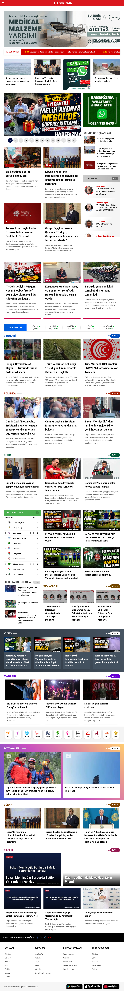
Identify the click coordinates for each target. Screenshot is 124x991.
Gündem (9, 165)
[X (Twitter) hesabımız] (41, 937)
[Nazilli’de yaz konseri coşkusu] (101, 690)
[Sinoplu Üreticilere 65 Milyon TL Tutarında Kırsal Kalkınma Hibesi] (22, 349)
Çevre (94, 958)
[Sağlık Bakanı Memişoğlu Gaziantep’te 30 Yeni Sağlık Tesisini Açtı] (62, 898)
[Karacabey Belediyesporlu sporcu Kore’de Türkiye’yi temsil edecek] (62, 468)
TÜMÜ (115, 178)
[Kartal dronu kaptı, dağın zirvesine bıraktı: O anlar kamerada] (91, 768)
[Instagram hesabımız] (45, 937)
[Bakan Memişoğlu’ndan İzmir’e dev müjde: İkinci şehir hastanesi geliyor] (101, 407)
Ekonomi (8, 958)
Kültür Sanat (96, 965)
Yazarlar (38, 958)
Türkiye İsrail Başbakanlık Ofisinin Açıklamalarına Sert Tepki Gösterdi (81, 52)
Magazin (8, 973)
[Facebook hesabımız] (37, 937)
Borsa (37, 965)
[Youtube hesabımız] (49, 937)
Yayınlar (66, 958)
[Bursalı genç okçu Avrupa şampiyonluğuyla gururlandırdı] (22, 468)
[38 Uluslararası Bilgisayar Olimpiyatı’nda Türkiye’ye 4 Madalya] (55, 596)
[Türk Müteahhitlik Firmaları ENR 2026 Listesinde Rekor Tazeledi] (101, 349)
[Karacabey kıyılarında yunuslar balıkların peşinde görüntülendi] (17, 67)
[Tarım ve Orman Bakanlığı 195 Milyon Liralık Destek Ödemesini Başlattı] (62, 349)
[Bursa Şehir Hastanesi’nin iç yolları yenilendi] (106, 67)
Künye (37, 962)
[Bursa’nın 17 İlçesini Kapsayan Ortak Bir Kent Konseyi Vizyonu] (47, 67)
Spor (6, 965)
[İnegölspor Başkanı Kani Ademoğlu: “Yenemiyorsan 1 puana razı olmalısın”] (10, 592)
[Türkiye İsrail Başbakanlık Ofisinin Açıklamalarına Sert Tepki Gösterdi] (89, 168)
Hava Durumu (68, 969)
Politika (7, 969)
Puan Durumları (69, 954)
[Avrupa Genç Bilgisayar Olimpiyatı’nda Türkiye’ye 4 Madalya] (108, 596)
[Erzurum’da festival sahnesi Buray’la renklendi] (23, 690)
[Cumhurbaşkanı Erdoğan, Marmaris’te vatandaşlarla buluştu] (62, 407)
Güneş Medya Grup (30, 987)
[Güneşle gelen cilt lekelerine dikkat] (101, 898)
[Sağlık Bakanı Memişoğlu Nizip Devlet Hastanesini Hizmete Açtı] (22, 898)
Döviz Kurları (39, 969)
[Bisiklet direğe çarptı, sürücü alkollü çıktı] (89, 143)
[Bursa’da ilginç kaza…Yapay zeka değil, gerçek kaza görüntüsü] (106, 644)
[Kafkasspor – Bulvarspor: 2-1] (10, 607)
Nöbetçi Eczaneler (70, 965)
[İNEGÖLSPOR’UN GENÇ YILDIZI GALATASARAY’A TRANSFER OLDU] (62, 520)
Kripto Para (67, 962)
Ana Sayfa (39, 954)
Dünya (48, 165)
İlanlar (7, 962)
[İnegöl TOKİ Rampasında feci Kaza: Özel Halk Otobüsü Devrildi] (76, 644)
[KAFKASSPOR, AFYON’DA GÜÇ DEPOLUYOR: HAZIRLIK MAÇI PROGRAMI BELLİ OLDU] (101, 520)
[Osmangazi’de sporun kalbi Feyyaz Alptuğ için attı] (101, 468)
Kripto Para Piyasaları (43, 973)
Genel (48, 280)
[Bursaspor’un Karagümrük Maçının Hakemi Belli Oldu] (101, 557)
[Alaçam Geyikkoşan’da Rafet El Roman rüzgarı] (62, 690)
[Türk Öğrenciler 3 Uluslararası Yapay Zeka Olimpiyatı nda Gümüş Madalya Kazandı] (82, 596)
